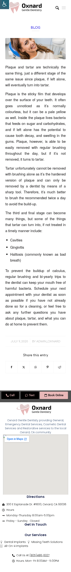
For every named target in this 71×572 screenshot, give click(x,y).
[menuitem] (55, 7)
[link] (4, 4)
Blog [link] (35, 27)
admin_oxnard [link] (48, 341)
